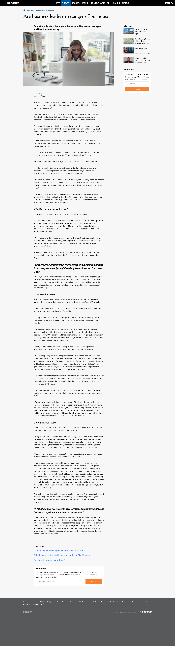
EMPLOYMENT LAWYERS (98, 3)
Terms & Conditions (71, 602)
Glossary (25, 602)
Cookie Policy (111, 602)
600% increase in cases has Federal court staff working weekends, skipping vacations (141, 50)
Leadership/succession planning (45, 10)
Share (43, 96)
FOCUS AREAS (66, 3)
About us (88, 602)
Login (167, 3)
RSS (41, 604)
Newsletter (33, 602)
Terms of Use (60, 602)
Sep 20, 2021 (37, 96)
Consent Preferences (123, 602)
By (38, 93)
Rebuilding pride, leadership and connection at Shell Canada (62, 555)
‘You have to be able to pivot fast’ (49, 560)
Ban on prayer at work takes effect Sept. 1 (140, 31)
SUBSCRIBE (116, 3)
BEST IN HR (85, 3)
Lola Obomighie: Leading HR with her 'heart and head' (59, 550)
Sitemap (35, 604)
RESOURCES (76, 3)
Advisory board (27, 604)
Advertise (81, 602)
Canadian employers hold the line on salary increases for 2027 (142, 41)
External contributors (142, 602)
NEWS (58, 3)
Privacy (103, 602)
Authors (133, 602)
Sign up (93, 581)
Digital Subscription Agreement (46, 602)
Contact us (96, 602)
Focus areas (30, 10)
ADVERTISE (125, 3)
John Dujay (39, 93)
